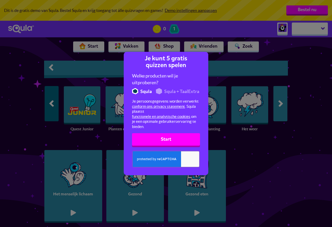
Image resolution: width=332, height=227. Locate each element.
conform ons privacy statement (158, 106)
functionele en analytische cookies (161, 116)
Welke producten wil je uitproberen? (155, 79)
